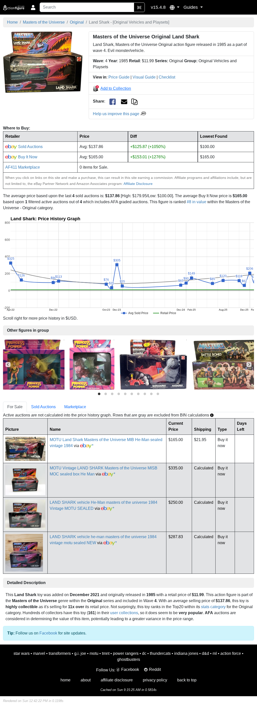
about (86, 680)
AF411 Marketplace (22, 167)
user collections (124, 613)
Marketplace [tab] (75, 407)
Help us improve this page (116, 114)
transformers (60, 653)
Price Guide (119, 77)
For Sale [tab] (15, 407)
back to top (187, 680)
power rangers (126, 653)
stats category (213, 607)
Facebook (48, 633)
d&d (205, 653)
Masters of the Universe (44, 22)
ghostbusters (128, 659)
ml (215, 653)
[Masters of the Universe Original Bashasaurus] (153, 364)
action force (230, 653)
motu (94, 653)
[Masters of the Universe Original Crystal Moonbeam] (92, 364)
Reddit (155, 669)
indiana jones (186, 653)
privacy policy (155, 680)
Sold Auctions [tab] (43, 407)
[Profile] (33, 7)
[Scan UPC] (139, 7)
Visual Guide (144, 77)
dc (144, 653)
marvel (39, 653)
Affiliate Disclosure (138, 184)
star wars (22, 653)
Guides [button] (191, 7)
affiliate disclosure (117, 680)
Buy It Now (27, 157)
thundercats (160, 653)
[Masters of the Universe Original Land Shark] (43, 62)
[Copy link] (134, 101)
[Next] (248, 364)
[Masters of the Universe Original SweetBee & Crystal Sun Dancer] (34, 364)
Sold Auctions (30, 147)
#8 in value (196, 202)
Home (12, 22)
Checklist (167, 77)
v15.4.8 (158, 7)
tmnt (105, 653)
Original (77, 22)
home (65, 680)
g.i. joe (80, 653)
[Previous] (8, 364)
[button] (174, 7)
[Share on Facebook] (112, 101)
